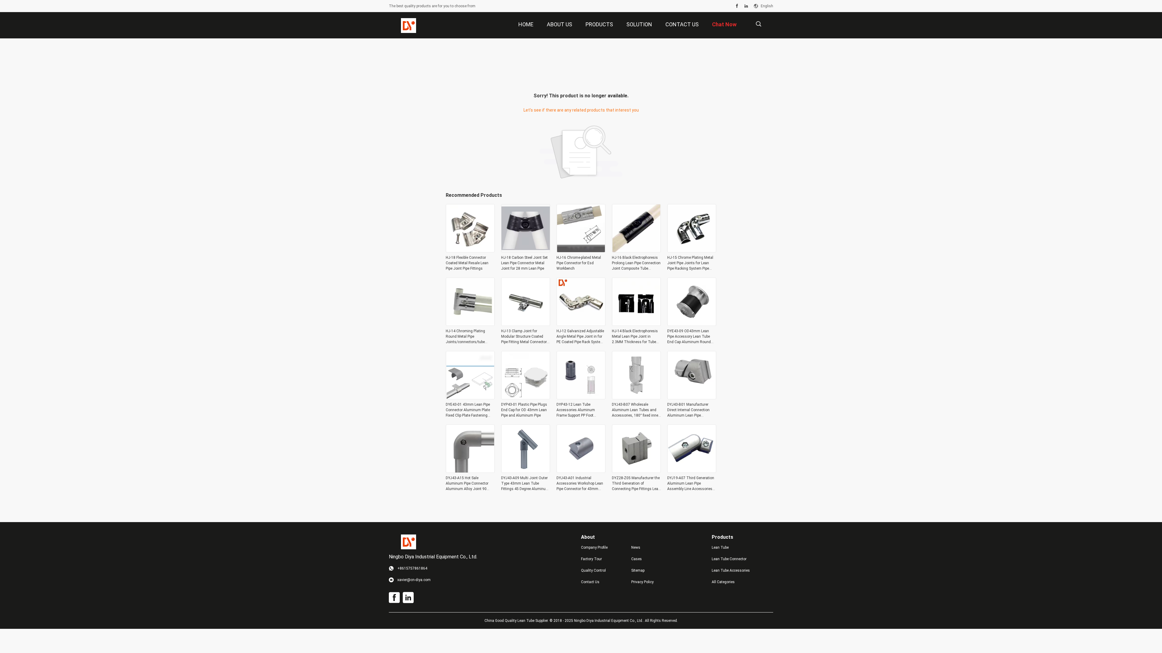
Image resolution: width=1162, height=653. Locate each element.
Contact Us (590, 582)
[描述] (758, 24)
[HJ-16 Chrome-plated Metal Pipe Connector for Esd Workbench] (581, 250)
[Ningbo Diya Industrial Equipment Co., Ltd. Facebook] (737, 6)
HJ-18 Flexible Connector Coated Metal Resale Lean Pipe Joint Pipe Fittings (467, 263)
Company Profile (594, 547)
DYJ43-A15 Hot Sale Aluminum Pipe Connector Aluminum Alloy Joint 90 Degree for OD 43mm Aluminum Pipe (467, 484)
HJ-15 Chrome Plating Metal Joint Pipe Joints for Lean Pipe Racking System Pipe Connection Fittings (690, 263)
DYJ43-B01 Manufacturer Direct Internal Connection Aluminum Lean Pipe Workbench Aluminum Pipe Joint (689, 410)
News (635, 547)
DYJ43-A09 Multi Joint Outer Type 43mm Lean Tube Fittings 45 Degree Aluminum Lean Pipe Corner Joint (525, 484)
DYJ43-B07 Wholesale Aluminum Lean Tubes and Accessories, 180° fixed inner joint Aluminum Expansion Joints (635, 410)
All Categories (723, 582)
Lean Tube (720, 547)
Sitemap (638, 570)
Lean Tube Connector (729, 559)
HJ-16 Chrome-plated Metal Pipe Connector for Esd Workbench (578, 263)
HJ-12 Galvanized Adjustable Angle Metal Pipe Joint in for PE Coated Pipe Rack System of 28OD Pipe (580, 337)
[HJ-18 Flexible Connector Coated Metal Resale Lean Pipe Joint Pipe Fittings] (470, 250)
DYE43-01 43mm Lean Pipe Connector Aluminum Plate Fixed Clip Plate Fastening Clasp (468, 410)
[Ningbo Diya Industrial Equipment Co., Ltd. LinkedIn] (746, 6)
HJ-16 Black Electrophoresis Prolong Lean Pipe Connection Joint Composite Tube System (636, 263)
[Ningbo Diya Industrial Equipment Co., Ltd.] (408, 25)
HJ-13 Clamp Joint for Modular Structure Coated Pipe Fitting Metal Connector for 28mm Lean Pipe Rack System (524, 337)
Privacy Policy (642, 582)
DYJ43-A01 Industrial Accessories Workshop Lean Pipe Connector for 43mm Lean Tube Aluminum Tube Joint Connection (579, 484)
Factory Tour (591, 559)
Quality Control (593, 570)
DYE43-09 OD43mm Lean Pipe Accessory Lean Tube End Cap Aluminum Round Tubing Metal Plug (689, 337)
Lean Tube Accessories (731, 570)
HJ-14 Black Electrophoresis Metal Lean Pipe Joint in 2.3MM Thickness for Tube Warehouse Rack (635, 337)
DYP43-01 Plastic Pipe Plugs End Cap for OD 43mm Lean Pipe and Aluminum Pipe (524, 409)
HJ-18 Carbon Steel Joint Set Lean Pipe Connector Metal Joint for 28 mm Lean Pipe (524, 263)
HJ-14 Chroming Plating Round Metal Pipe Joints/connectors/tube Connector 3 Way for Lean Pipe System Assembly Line (468, 337)
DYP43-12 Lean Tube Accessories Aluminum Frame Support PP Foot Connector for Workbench (577, 410)
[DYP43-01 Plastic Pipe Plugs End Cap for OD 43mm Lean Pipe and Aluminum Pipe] (525, 397)
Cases (636, 559)
